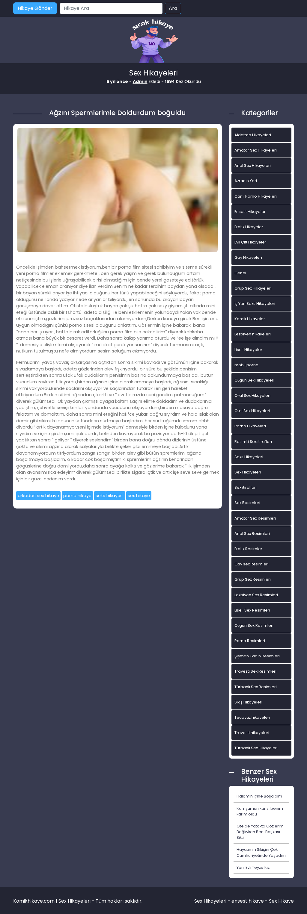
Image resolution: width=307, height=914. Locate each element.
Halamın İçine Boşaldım (259, 796)
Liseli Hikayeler (248, 349)
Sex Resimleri (247, 502)
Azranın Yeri (245, 180)
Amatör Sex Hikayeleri (255, 150)
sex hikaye (139, 496)
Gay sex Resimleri (251, 564)
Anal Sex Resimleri (252, 533)
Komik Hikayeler (249, 318)
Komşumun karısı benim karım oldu (260, 811)
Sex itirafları (245, 487)
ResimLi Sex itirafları (253, 441)
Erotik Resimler (248, 548)
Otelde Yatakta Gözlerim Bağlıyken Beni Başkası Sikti (260, 832)
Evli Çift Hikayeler (250, 242)
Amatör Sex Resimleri (255, 518)
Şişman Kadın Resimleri (257, 656)
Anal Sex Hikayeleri (252, 165)
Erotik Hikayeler (248, 226)
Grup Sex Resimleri (252, 579)
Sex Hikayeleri (247, 472)
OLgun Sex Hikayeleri (254, 380)
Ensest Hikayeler (250, 211)
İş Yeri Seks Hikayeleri (254, 303)
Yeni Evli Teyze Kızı (253, 867)
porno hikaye (77, 496)
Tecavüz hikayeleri (252, 717)
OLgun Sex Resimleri (253, 625)
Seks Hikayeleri (248, 456)
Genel (240, 273)
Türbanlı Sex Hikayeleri (256, 747)
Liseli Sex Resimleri (252, 610)
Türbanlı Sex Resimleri (255, 686)
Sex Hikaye (281, 901)
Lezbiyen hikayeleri (252, 334)
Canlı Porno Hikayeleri (255, 196)
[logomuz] (153, 41)
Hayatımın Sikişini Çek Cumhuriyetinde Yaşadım (261, 852)
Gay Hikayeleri (248, 257)
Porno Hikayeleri (250, 426)
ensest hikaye (247, 901)
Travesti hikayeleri (251, 732)
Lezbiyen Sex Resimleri (256, 594)
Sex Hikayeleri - (212, 901)
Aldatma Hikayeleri (252, 134)
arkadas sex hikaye (38, 496)
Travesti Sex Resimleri (255, 671)
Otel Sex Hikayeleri (252, 410)
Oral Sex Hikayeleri (252, 395)
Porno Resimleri (249, 640)
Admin (140, 81)
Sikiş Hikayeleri (248, 702)
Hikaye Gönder (35, 8)
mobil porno (246, 364)
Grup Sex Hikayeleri (253, 288)
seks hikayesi (110, 496)
